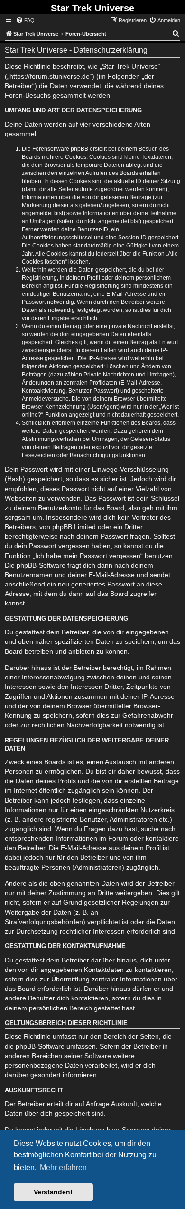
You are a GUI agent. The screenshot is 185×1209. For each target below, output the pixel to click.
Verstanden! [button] (53, 1192)
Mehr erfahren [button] (63, 1167)
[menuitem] (25, 20)
